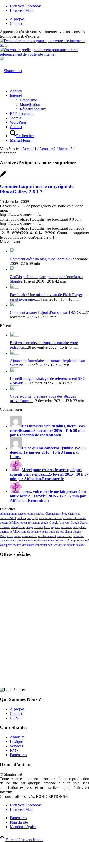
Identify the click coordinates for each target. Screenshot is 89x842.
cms (77, 513)
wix (50, 545)
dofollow (14, 522)
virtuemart (28, 545)
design (4, 522)
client (71, 513)
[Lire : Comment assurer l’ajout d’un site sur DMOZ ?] (14, 305)
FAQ (14, 750)
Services (16, 746)
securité (64, 540)
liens (47, 527)
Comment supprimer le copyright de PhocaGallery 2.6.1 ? (36, 189)
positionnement (47, 536)
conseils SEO (8, 518)
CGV (14, 718)
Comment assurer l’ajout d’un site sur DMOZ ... (47, 312)
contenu (21, 518)
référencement (25, 540)
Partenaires (18, 755)
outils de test (56, 531)
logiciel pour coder (61, 527)
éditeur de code (76, 545)
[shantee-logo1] (11, 71)
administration (8, 513)
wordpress (60, 545)
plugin (68, 531)
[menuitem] (49, 19)
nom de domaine (31, 531)
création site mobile (74, 518)
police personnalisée (25, 536)
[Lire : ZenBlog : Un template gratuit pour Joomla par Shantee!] (14, 269)
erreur (23, 522)
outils (45, 531)
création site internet (50, 518)
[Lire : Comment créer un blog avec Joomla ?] (14, 251)
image (29, 527)
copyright (32, 518)
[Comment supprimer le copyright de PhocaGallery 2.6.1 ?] (3, 177)
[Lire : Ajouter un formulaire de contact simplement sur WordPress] (14, 353)
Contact (16, 23)
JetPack (38, 527)
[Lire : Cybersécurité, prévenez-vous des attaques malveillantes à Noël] (14, 389)
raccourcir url (64, 536)
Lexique (16, 741)
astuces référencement (48, 513)
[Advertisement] (44, 593)
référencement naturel (46, 540)
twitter (17, 545)
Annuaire (17, 737)
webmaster (41, 545)
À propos (17, 19)
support (74, 540)
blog (64, 513)
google (44, 522)
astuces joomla (26, 513)
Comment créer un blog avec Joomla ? (40, 259)
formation (34, 522)
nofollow (15, 531)
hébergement (18, 527)
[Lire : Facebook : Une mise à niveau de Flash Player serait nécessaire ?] (14, 287)
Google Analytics (59, 522)
